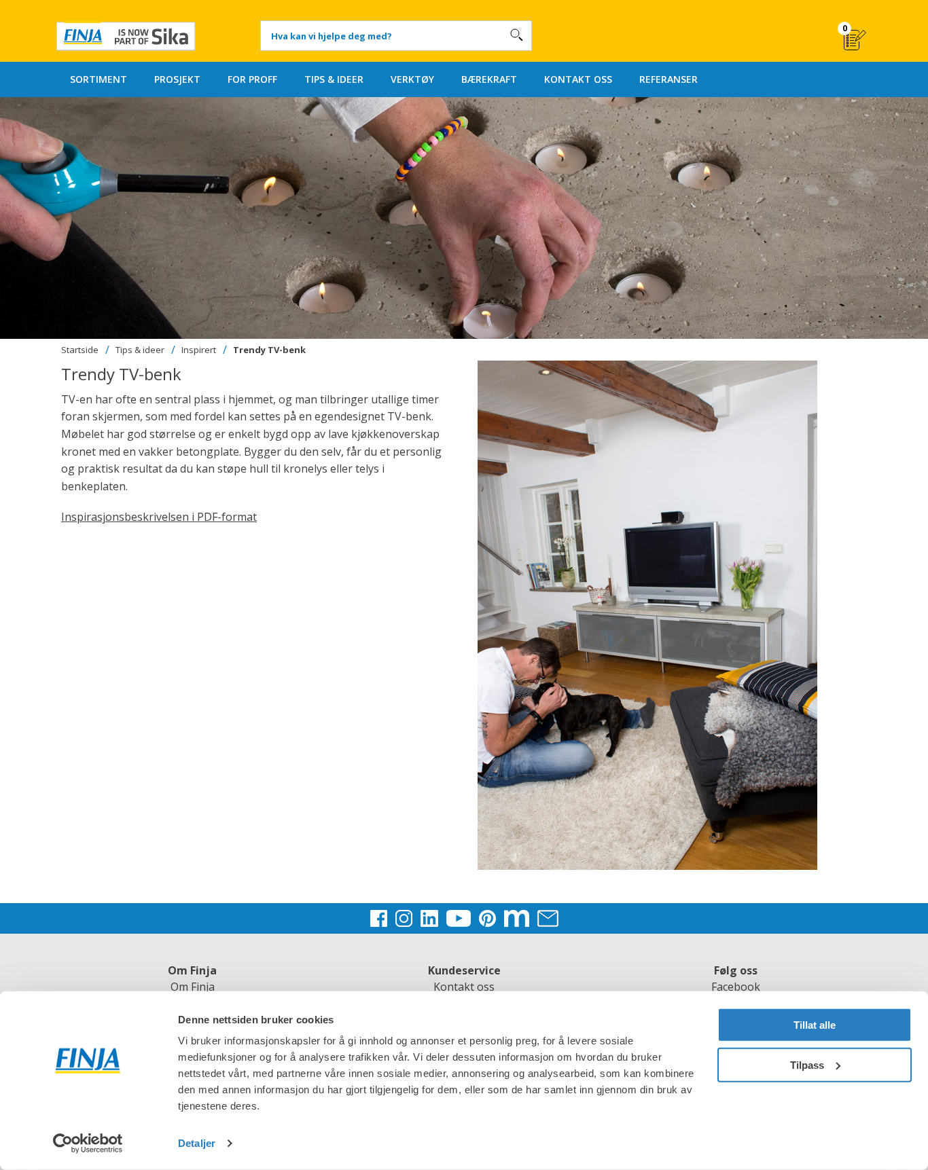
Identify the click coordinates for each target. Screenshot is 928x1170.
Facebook (735, 986)
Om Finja (193, 986)
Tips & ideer (139, 350)
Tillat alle (814, 1025)
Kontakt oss (464, 986)
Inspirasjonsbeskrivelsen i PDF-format (159, 516)
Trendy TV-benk (269, 350)
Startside (80, 350)
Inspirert (198, 350)
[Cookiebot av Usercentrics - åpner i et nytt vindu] (88, 1143)
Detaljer (196, 1143)
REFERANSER (668, 79)
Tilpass (807, 1064)
